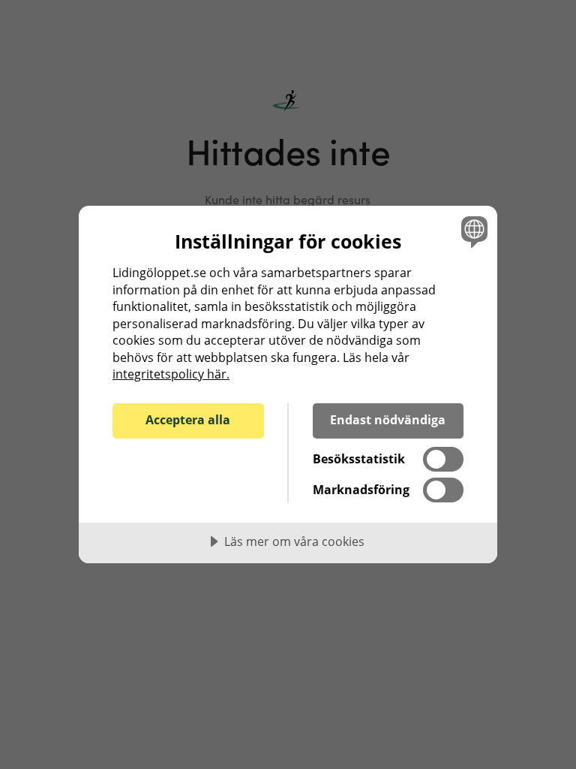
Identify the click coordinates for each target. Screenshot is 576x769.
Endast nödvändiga (388, 420)
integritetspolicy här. (171, 374)
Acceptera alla (188, 420)
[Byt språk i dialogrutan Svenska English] (472, 231)
